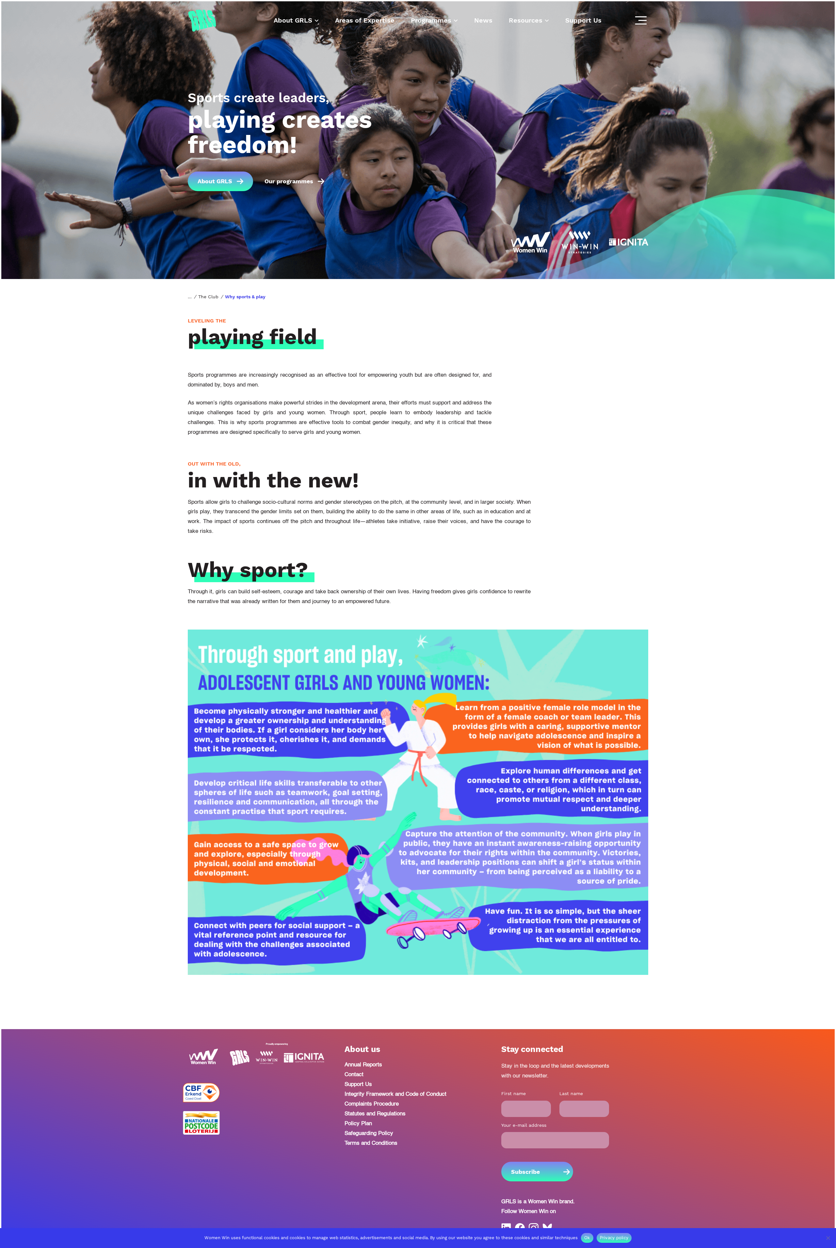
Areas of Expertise (364, 20)
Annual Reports (363, 1065)
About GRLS (293, 20)
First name (513, 1093)
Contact (354, 1074)
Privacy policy (614, 1237)
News (483, 20)
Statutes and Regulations (375, 1114)
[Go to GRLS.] (190, 296)
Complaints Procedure (372, 1104)
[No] (828, 1238)
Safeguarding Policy (369, 1133)
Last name (571, 1093)
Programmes (431, 20)
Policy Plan (358, 1123)
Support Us (583, 20)
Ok (587, 1237)
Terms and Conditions (371, 1143)
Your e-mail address (523, 1125)
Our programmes (289, 181)
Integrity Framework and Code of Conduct (395, 1094)
